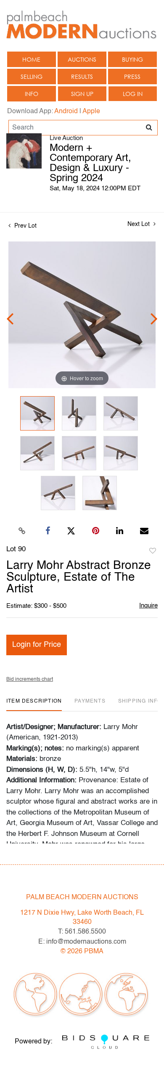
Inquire (148, 605)
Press (132, 76)
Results (82, 76)
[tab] (34, 704)
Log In (133, 93)
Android (66, 111)
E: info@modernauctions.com (82, 942)
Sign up (82, 93)
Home (31, 59)
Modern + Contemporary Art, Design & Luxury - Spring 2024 (90, 163)
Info (31, 93)
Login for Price (36, 645)
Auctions (82, 59)
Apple (91, 111)
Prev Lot (25, 226)
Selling (31, 76)
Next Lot (139, 224)
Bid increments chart (29, 679)
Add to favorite (153, 551)
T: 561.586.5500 (82, 932)
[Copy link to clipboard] (22, 531)
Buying (132, 59)
